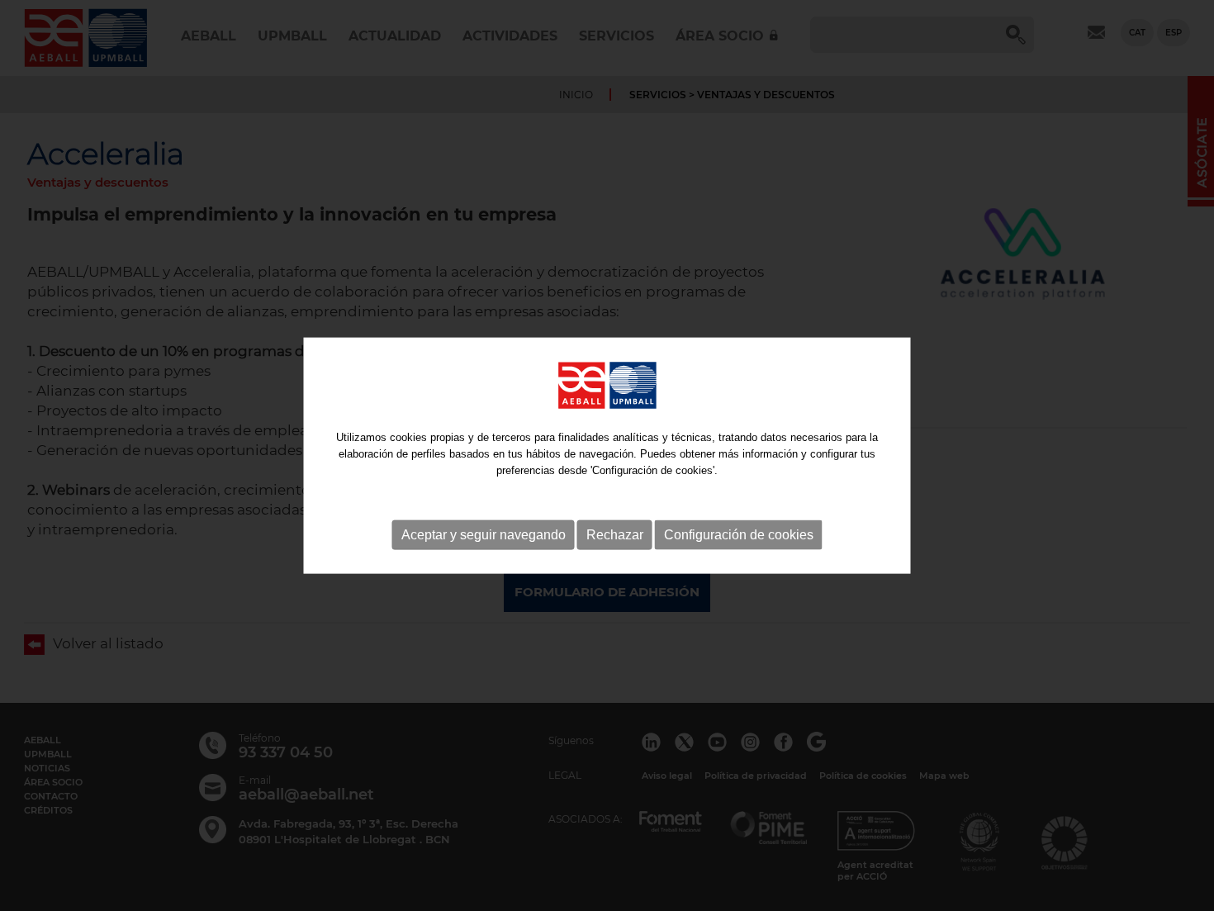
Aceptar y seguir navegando (483, 534)
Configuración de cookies (738, 534)
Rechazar (614, 534)
